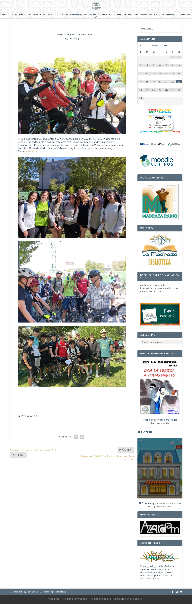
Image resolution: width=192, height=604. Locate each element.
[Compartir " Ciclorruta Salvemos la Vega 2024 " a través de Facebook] (76, 437)
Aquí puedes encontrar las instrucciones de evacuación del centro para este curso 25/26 (159, 288)
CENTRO (52, 14)
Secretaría (17, 14)
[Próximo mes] (179, 45)
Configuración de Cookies (128, 598)
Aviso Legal (54, 598)
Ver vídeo (33, 151)
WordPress (61, 592)
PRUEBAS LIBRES (37, 14)
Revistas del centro (160, 423)
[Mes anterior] (141, 45)
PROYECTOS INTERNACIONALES (139, 14)
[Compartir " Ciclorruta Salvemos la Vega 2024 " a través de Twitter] (81, 437)
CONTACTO (184, 14)
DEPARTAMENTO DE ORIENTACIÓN (79, 14)
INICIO (5, 14)
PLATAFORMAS (168, 14)
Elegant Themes (30, 592)
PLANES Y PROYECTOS (110, 14)
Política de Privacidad (75, 598)
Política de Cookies (100, 598)
